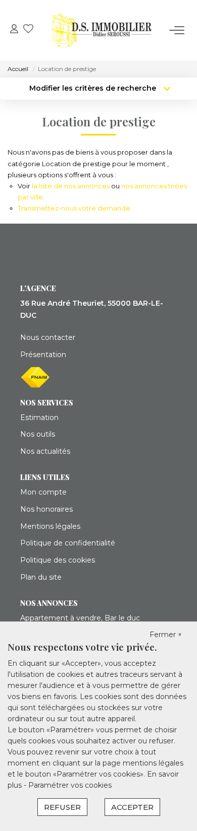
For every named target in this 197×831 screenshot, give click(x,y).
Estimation (39, 417)
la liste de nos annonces (71, 186)
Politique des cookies (57, 560)
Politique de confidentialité (67, 542)
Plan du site (41, 577)
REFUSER (62, 807)
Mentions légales (50, 526)
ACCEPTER (132, 807)
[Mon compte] (14, 30)
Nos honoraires (46, 509)
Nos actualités (45, 451)
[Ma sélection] (28, 30)
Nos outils (37, 434)
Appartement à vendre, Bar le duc (80, 617)
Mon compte (43, 492)
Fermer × (166, 634)
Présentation (43, 354)
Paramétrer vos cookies (70, 785)
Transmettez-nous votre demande (74, 208)
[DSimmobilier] (101, 30)
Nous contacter (47, 337)
